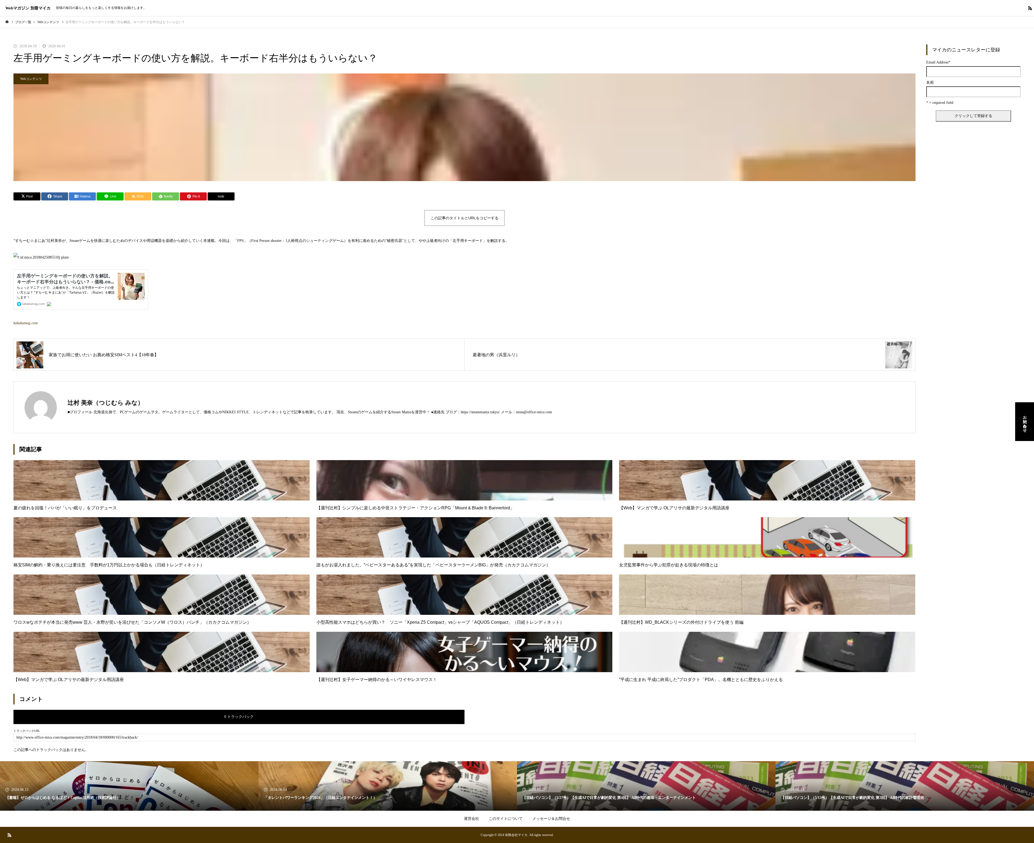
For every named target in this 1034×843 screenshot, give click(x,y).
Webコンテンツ (31, 79)
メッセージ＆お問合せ (551, 819)
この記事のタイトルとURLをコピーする (464, 218)
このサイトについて (506, 819)
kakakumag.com (25, 323)
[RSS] (1030, 8)
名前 (930, 82)
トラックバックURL (26, 730)
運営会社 (471, 819)
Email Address (938, 62)
